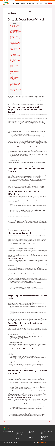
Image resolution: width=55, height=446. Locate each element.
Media (37, 3)
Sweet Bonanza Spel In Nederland (15, 42)
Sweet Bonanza (12, 90)
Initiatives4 (17, 438)
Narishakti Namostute (19, 432)
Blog (27, 3)
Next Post (50, 421)
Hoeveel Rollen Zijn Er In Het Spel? (15, 83)
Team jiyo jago (31, 437)
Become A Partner (31, 3)
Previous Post (5, 421)
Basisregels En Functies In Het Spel (15, 70)
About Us (17, 3)
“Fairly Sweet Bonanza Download (15, 41)
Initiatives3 (17, 437)
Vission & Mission (31, 431)
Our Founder (30, 433)
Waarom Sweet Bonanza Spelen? (15, 84)
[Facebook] (3, 0)
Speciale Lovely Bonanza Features (15, 43)
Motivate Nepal (18, 431)
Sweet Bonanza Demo (13, 78)
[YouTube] (44, 439)
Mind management (19, 434)
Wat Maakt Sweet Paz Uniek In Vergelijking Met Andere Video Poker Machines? (14, 26)
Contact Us (45, 3)
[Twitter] (5, 0)
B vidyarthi (17, 433)
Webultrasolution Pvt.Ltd (42, 442)
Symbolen (11, 82)
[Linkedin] (46, 439)
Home (14, 3)
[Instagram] (6, 0)
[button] (50, 3)
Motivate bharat (18, 429)
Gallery (41, 3)
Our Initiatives (23, 3)
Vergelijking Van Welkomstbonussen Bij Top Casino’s (14, 46)
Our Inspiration (31, 432)
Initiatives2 (17, 435)
